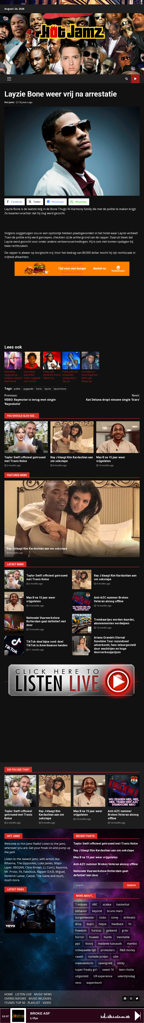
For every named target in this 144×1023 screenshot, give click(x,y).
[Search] (126, 78)
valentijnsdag (126, 976)
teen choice (126, 970)
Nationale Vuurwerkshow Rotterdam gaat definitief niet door (14, 623)
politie (17, 388)
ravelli (79, 957)
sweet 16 (108, 970)
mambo (132, 943)
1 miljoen (81, 904)
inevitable (123, 937)
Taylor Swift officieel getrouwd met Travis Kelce (26, 437)
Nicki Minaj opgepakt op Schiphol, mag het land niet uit (13, 376)
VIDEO (47, 1003)
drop (78, 924)
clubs (102, 917)
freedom (80, 930)
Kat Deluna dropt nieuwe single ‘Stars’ (113, 397)
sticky (121, 963)
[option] (72, 518)
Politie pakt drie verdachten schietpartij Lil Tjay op (70, 376)
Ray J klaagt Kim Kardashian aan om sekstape (72, 437)
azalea (107, 904)
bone (39, 388)
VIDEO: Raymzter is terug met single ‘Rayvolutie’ (30, 399)
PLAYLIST (34, 1003)
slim (115, 957)
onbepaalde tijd (85, 950)
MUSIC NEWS (43, 994)
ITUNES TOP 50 (14, 1003)
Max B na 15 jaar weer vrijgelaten (118, 437)
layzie (48, 388)
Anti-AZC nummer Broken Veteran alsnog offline (72, 518)
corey (114, 917)
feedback (117, 924)
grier (125, 930)
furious (96, 930)
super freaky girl (86, 970)
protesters (108, 950)
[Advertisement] (72, 53)
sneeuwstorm (84, 963)
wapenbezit (94, 983)
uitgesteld (81, 976)
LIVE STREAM (135, 79)
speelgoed (105, 963)
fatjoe (102, 924)
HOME (8, 994)
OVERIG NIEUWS (15, 998)
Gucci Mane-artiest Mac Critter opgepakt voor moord (32, 376)
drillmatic (129, 917)
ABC (95, 904)
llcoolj (89, 943)
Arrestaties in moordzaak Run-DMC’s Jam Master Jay (90, 376)
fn (130, 924)
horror (79, 937)
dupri (90, 924)
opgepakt (28, 388)
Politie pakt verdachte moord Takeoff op (52, 375)
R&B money (127, 950)
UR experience (102, 976)
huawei (94, 937)
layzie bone (60, 388)
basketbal (122, 904)
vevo (78, 983)
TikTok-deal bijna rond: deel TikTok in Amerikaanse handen (14, 645)
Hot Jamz (9, 102)
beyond (97, 911)
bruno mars (115, 911)
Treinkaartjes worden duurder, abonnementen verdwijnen (81, 623)
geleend (111, 930)
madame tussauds (110, 943)
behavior (81, 911)
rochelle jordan (98, 957)
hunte (108, 937)
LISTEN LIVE (23, 994)
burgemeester (84, 917)
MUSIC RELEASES (40, 998)
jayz (77, 943)
